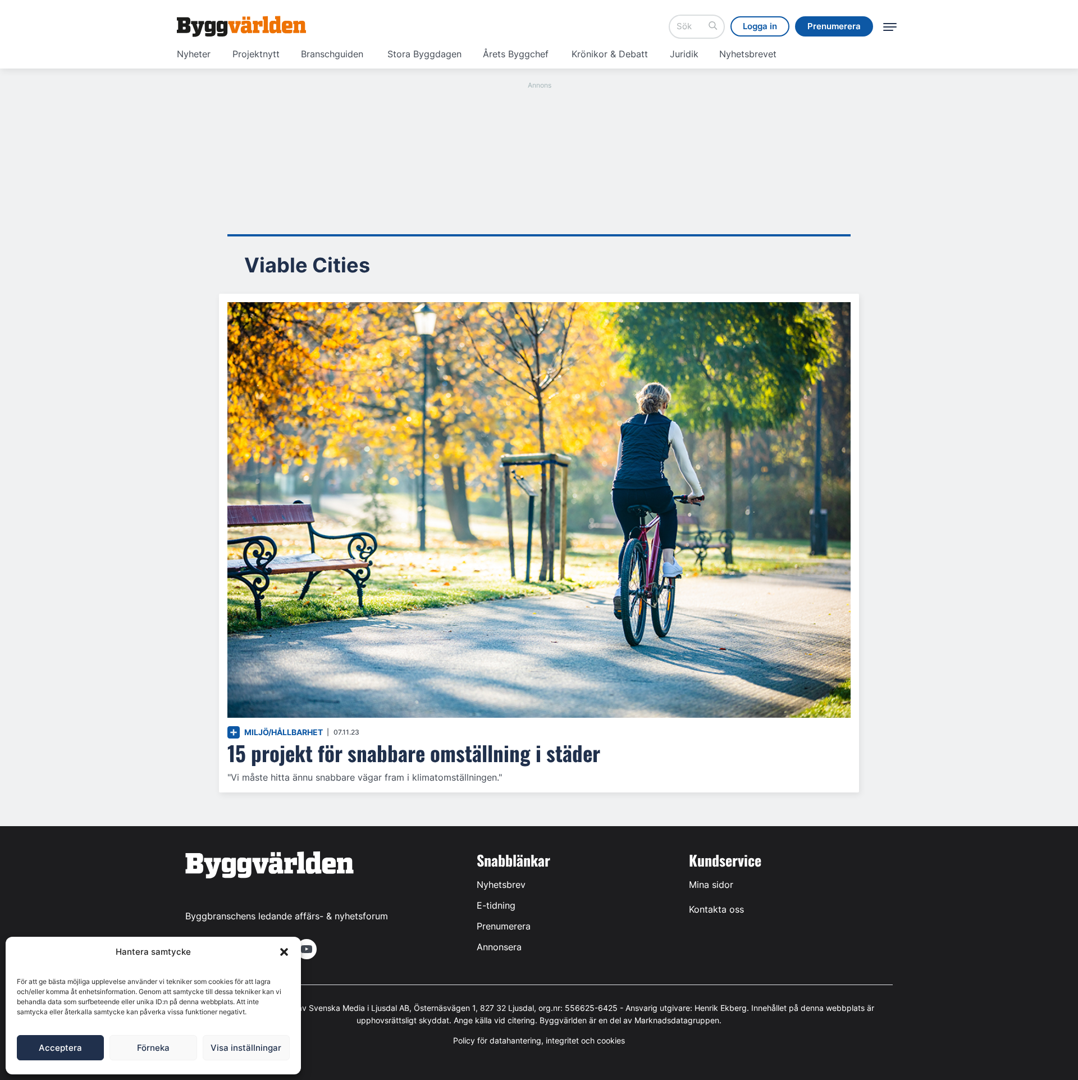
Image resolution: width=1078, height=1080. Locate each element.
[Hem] (241, 26)
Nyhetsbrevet (747, 54)
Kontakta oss (716, 909)
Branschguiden (332, 54)
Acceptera (60, 1047)
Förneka (153, 1047)
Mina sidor (711, 884)
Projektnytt (256, 54)
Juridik (684, 54)
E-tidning (496, 905)
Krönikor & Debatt (610, 54)
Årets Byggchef (516, 54)
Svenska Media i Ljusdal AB (359, 1008)
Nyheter (194, 54)
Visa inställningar (246, 1047)
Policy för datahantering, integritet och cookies (539, 1040)
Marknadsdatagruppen (676, 1020)
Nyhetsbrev (501, 884)
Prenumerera (504, 926)
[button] (284, 952)
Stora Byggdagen (424, 54)
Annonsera (499, 947)
